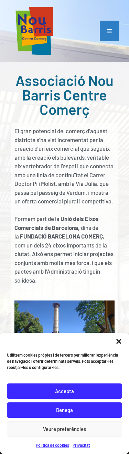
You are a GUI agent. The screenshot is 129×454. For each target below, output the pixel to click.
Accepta (64, 391)
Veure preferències (64, 429)
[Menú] (109, 31)
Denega (64, 410)
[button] (118, 341)
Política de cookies (52, 445)
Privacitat (81, 445)
